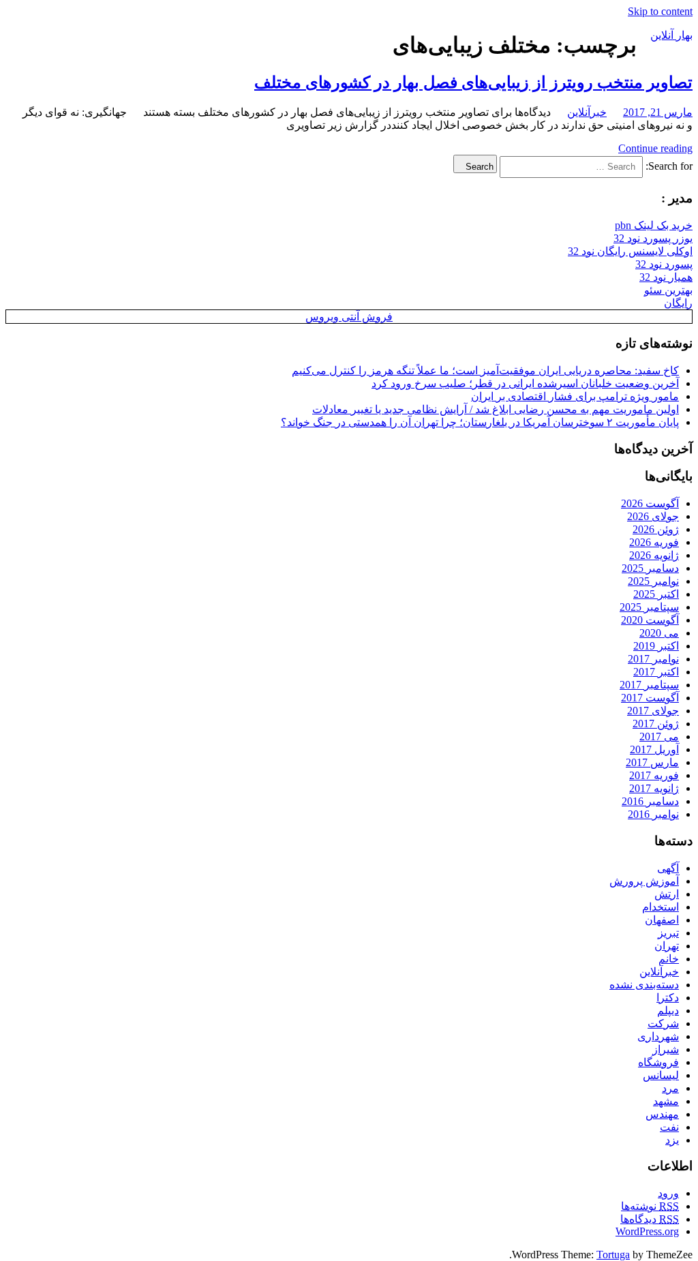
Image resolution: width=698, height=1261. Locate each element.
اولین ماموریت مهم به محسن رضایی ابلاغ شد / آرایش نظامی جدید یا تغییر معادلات (495, 409)
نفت (669, 1127)
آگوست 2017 (650, 697)
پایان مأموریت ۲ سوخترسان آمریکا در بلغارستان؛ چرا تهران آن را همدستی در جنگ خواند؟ (480, 422)
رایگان (678, 303)
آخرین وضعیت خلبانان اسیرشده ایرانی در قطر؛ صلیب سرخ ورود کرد (525, 383)
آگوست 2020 (650, 620)
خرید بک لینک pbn (654, 225)
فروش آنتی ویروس (349, 316)
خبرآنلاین (587, 112)
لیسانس (661, 1075)
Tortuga (613, 1254)
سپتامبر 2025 (649, 607)
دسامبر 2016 (650, 801)
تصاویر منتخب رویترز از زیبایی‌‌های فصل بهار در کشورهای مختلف (473, 82)
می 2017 (659, 736)
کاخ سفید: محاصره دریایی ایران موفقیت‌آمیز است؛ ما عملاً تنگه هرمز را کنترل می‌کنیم (485, 370)
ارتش (666, 894)
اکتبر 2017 (656, 672)
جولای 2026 (653, 516)
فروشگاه (658, 1062)
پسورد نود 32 (664, 264)
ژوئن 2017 (656, 723)
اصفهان (662, 920)
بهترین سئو (668, 290)
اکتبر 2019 (656, 646)
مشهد (666, 1101)
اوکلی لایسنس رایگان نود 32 (630, 251)
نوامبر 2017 (653, 659)
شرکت (663, 1023)
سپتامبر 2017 (649, 684)
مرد (670, 1088)
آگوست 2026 (650, 503)
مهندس (662, 1114)
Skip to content (660, 11)
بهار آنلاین (671, 35)
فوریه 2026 (654, 542)
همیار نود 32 (666, 277)
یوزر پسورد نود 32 (653, 238)
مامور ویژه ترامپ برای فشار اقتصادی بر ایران (575, 396)
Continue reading (655, 148)
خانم (668, 958)
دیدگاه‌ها (649, 1219)
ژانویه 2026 (654, 555)
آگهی (668, 868)
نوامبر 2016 (653, 814)
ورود (668, 1193)
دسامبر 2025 (650, 568)
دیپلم (668, 1010)
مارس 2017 (652, 762)
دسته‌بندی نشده (644, 984)
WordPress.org (647, 1231)
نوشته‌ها (650, 1206)
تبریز (668, 933)
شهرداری (658, 1036)
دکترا (667, 997)
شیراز (665, 1049)
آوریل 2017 (654, 749)
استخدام (660, 907)
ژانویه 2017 (654, 788)
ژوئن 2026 (656, 529)
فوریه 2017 (654, 775)
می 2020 (659, 633)
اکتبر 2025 (656, 594)
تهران (666, 946)
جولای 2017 (653, 710)
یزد (672, 1140)
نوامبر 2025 (653, 581)
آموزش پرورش (644, 881)
